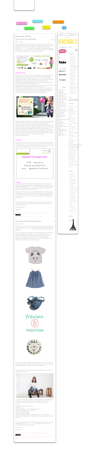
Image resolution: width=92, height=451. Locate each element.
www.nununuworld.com (73, 165)
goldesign (72, 186)
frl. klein (72, 184)
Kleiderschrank (73, 149)
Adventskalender (72, 106)
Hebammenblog (73, 189)
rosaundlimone (24, 5)
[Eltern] (62, 54)
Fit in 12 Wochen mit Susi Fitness (73, 62)
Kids (70, 138)
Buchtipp (70, 115)
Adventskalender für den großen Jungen (74, 88)
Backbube (72, 175)
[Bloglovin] (73, 230)
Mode (70, 152)
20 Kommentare (32, 212)
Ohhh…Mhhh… (73, 202)
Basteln (71, 111)
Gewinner (71, 130)
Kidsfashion (35, 436)
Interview (72, 135)
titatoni (71, 210)
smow (71, 205)
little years (72, 199)
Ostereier (74, 153)
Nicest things (73, 200)
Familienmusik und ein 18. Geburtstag (73, 92)
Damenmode (72, 116)
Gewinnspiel (21, 216)
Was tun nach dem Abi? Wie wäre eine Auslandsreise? (73, 71)
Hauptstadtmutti (74, 187)
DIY (64, 28)
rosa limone (24, 212)
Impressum (16, 447)
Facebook (31, 186)
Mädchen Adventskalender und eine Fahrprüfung (74, 84)
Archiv (51, 32)
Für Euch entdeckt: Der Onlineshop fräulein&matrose (28, 221)
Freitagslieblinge (73, 127)
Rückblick (70, 159)
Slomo (71, 203)
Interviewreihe (72, 136)
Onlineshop (39, 216)
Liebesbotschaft (74, 197)
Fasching (70, 123)
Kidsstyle (71, 141)
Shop (54, 32)
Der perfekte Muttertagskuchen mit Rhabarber (74, 66)
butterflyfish (73, 180)
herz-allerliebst (73, 190)
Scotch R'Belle (71, 161)
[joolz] (62, 71)
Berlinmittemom (72, 113)
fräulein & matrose (27, 228)
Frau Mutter (72, 181)
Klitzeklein (72, 196)
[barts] (62, 81)
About (47, 32)
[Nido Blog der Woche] (62, 63)
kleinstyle (72, 194)
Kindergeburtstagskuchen (75, 145)
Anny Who (20, 436)
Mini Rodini (41, 436)
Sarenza (73, 159)
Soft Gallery (34, 438)
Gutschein (33, 216)
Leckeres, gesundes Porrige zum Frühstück (73, 79)
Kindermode (74, 147)
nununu (70, 153)
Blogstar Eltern (73, 179)
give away (71, 133)
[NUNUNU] (62, 75)
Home (44, 32)
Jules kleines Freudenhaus (73, 193)
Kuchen (70, 150)
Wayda (39, 438)
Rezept (72, 158)
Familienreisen (71, 121)
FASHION (21, 23)
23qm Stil (72, 173)
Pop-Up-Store (27, 438)
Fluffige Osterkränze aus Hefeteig (73, 75)
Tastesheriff (72, 209)
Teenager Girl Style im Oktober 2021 (73, 59)
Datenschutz (80, 448)
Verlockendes (73, 212)
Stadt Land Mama (72, 207)
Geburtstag (71, 129)
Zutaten (70, 167)
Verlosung (71, 162)
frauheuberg (73, 183)
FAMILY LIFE (58, 22)
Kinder (71, 143)
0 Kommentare (31, 433)
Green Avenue (24, 48)
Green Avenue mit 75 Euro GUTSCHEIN (25, 39)
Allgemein (44, 212)
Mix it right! (72, 56)
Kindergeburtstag (75, 144)
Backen (71, 109)
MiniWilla (46, 436)
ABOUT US (37, 21)
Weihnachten (73, 164)
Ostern (71, 155)
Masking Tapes (74, 150)
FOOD (29, 28)
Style (76, 161)
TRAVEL (46, 27)
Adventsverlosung (72, 107)
